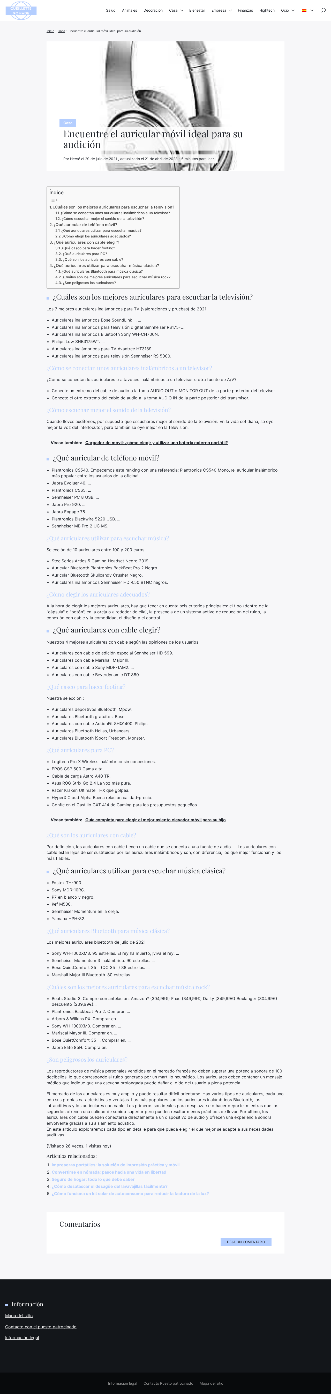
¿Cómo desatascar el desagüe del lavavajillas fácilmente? (110, 1186)
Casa (173, 10)
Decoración (153, 10)
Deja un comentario (246, 1242)
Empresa (219, 10)
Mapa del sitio (19, 1315)
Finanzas (245, 10)
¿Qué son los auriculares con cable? (93, 259)
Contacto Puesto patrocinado (168, 1383)
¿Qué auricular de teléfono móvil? (85, 224)
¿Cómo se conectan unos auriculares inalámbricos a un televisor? (115, 213)
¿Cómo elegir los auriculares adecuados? (96, 236)
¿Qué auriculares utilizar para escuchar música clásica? (106, 265)
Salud (111, 10)
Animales (129, 10)
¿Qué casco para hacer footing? (88, 248)
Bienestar (197, 10)
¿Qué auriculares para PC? (85, 254)
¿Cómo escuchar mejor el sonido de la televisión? (103, 219)
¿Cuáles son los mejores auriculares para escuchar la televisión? (113, 207)
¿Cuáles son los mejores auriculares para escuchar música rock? (116, 277)
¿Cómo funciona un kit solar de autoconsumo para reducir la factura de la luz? (130, 1193)
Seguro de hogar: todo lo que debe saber (93, 1179)
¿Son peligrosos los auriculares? (89, 283)
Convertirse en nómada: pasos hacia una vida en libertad (109, 1172)
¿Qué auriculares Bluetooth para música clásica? (102, 271)
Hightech (267, 10)
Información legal (22, 1337)
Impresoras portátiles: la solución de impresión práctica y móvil (115, 1164)
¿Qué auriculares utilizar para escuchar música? (101, 230)
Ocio (285, 10)
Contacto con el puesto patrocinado (41, 1326)
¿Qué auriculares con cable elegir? (86, 242)
